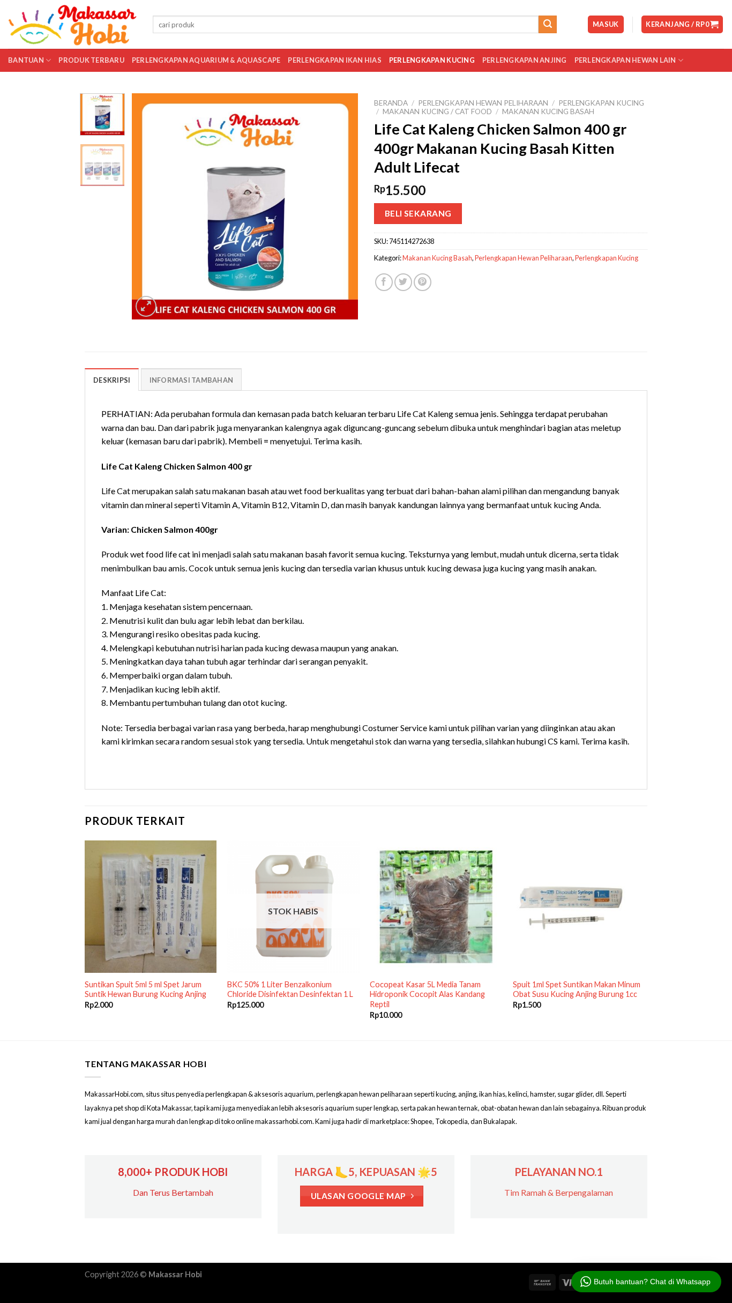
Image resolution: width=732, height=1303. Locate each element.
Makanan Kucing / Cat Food (437, 111)
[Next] (340, 206)
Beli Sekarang (418, 213)
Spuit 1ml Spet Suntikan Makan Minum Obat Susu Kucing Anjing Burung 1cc (576, 989)
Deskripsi (111, 380)
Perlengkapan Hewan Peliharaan (483, 103)
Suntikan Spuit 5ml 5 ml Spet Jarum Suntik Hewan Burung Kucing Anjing (145, 989)
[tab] (112, 379)
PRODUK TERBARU (91, 60)
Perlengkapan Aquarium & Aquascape (206, 60)
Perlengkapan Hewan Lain (625, 60)
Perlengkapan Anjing (524, 60)
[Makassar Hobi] (72, 25)
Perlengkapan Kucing (432, 60)
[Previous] (150, 206)
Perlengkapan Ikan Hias (335, 60)
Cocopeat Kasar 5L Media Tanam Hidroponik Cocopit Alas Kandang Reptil (427, 994)
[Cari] (548, 25)
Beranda (391, 103)
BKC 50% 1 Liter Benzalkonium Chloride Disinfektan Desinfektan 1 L (290, 989)
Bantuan (26, 60)
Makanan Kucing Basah (548, 111)
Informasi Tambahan (192, 380)
